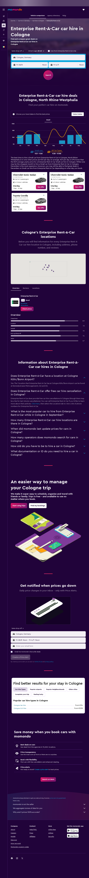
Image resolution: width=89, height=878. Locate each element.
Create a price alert (41, 769)
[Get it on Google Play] (73, 830)
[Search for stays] (4, 21)
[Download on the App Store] (73, 836)
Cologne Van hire (20, 705)
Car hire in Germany (24, 20)
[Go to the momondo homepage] (15, 9)
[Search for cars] (4, 25)
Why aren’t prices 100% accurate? (26, 812)
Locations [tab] (35, 288)
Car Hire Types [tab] (20, 689)
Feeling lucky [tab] (38, 694)
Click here (36, 404)
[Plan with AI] (4, 34)
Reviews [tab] (26, 288)
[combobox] (18, 51)
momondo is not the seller (23, 804)
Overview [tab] (15, 288)
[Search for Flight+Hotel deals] (4, 30)
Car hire (13, 20)
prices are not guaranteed (58, 798)
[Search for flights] (4, 16)
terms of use (38, 661)
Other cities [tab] (73, 689)
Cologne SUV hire (20, 708)
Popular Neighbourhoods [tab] (55, 689)
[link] (41, 187)
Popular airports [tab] (36, 689)
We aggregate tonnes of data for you (27, 808)
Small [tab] (48, 120)
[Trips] (4, 40)
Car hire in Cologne (38, 20)
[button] (3, 9)
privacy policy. (49, 661)
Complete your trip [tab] (22, 694)
